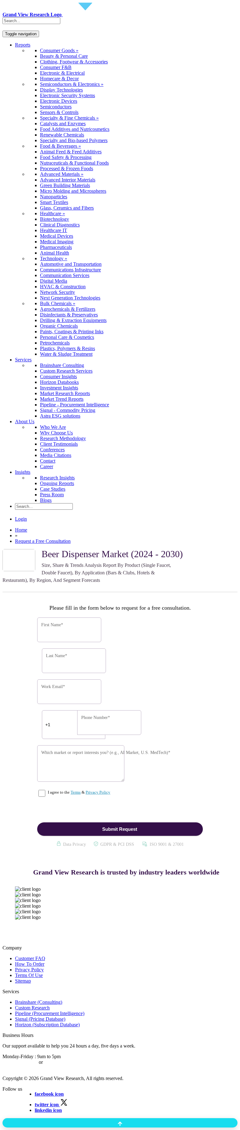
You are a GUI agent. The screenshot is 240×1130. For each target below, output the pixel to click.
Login (21, 519)
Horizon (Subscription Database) (47, 1024)
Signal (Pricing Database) (40, 1019)
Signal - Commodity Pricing (67, 410)
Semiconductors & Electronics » (71, 84)
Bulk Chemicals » (57, 303)
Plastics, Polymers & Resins (67, 348)
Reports (22, 44)
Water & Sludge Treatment (66, 354)
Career (46, 466)
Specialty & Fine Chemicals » (69, 118)
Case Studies (52, 489)
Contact (47, 460)
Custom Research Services (66, 371)
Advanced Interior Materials (67, 179)
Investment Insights (59, 387)
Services (23, 359)
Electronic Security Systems (67, 95)
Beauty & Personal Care (64, 56)
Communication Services (64, 275)
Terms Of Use (29, 975)
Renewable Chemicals (62, 134)
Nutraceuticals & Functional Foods (74, 163)
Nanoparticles (53, 196)
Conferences (52, 449)
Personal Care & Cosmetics (67, 337)
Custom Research (32, 1007)
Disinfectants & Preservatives (69, 314)
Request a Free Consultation (43, 541)
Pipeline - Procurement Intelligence (74, 404)
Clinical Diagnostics (60, 224)
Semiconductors (56, 106)
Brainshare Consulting (62, 365)
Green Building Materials (65, 185)
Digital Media (53, 281)
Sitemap (23, 981)
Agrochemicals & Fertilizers (67, 309)
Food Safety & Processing (66, 157)
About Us (24, 421)
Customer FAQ (30, 958)
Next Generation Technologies (70, 297)
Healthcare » (52, 213)
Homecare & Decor (59, 78)
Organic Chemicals (59, 326)
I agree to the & (78, 792)
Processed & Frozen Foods (66, 168)
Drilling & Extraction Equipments (73, 320)
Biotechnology (54, 219)
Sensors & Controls (59, 112)
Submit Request (119, 829)
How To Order (29, 964)
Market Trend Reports (61, 399)
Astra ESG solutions (60, 416)
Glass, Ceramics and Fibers (67, 208)
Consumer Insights (58, 376)
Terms (76, 792)
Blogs (46, 500)
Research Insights (57, 477)
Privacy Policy (98, 792)
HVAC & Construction (63, 286)
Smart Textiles (54, 202)
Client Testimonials (59, 444)
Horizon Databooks (59, 382)
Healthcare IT (53, 230)
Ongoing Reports (57, 483)
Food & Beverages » (60, 146)
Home (21, 530)
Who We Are (53, 427)
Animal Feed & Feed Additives (71, 151)
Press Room (52, 494)
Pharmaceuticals (56, 247)
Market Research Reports (65, 393)
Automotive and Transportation (71, 264)
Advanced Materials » (61, 174)
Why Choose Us (56, 432)
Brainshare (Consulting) (38, 1002)
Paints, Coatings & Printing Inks (71, 331)
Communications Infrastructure (70, 269)
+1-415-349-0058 (20, 1062)
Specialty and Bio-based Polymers (74, 140)
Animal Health (54, 252)
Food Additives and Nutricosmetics (74, 129)
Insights (22, 472)
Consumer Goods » (59, 50)
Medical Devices (56, 236)
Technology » (53, 258)
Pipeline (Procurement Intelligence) (49, 1013)
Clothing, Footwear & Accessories (74, 61)
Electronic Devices (58, 101)
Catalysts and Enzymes (63, 123)
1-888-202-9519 (60, 1062)
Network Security (57, 292)
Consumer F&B (56, 67)
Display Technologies (61, 89)
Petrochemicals (55, 342)
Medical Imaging (56, 241)
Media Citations (55, 455)
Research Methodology (63, 438)
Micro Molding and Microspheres (73, 191)
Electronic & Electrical (62, 73)
